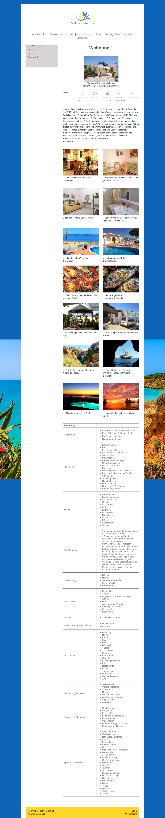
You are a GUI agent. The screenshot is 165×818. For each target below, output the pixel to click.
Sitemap (50, 811)
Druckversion (38, 811)
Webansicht (131, 814)
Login (134, 811)
